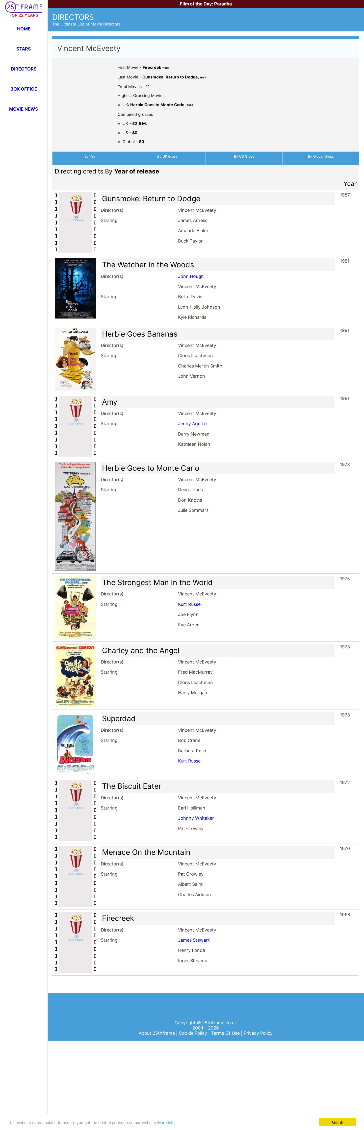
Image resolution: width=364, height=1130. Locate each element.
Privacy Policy (258, 1033)
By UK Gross (167, 156)
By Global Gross (321, 156)
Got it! (337, 1122)
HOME (23, 28)
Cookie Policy (193, 1033)
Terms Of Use (226, 1033)
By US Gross (244, 156)
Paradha (223, 3)
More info (166, 1122)
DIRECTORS (24, 69)
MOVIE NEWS (23, 109)
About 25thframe (157, 1033)
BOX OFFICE (23, 89)
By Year (90, 156)
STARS (23, 48)
